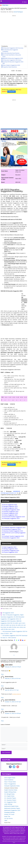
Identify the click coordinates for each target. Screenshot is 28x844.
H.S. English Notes (9, 796)
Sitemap (22, 828)
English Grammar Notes (10, 790)
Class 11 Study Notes (10, 781)
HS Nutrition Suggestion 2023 (10, 511)
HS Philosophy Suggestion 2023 (11, 518)
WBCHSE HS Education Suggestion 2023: (13, 58)
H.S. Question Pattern (10, 800)
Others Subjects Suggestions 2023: (11, 65)
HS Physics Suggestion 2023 (10, 552)
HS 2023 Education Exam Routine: (11, 53)
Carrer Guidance (8, 779)
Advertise (6, 833)
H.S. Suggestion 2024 (10, 802)
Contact (17, 828)
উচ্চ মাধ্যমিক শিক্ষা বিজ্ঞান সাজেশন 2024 (15, 627)
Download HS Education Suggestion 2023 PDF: (13, 62)
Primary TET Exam (9, 814)
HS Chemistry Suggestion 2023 (10, 550)
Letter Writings (8, 804)
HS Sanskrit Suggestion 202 (9, 513)
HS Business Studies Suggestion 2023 (12, 531)
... (14, 654)
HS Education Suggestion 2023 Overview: (13, 48)
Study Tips (7, 816)
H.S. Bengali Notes (9, 794)
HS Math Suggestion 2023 (9, 547)
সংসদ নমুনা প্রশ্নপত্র (8, 818)
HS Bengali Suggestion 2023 (10, 506)
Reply (2, 674)
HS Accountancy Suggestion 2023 (11, 529)
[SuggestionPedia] (5, 2)
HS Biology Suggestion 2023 (10, 548)
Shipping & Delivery (14, 831)
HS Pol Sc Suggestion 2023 (9, 504)
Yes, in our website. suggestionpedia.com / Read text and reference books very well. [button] (13, 604)
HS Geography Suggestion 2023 (11, 509)
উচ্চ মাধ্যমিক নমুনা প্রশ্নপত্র (9, 625)
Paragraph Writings (9, 812)
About (11, 833)
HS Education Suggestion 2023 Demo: (12, 60)
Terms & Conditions (15, 830)
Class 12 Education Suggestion (11, 615)
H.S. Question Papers (10, 798)
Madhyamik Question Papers (12, 808)
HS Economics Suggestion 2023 (10, 538)
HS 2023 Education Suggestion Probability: (10, 50)
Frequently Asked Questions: (10, 67)
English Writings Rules (10, 792)
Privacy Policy (6, 830)
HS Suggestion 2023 (8, 612)
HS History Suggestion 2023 (9, 515)
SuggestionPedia (19, 827)
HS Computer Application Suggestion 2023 (13, 527)
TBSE (5, 820)
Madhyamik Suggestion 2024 (12, 810)
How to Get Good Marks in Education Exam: (12, 55)
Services (22, 831)
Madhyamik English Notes (11, 806)
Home (13, 828)
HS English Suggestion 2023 (9, 508)
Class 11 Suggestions (10, 784)
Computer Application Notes (12, 786)
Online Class (17, 833)
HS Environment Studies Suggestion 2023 (13, 516)
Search (22, 833)
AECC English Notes (9, 777)
